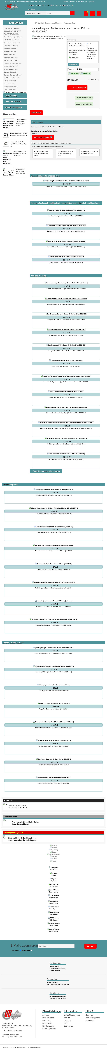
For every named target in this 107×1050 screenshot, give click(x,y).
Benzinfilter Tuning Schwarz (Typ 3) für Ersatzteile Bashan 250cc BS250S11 (66, 382)
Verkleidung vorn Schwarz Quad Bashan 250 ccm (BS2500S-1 (53, 588)
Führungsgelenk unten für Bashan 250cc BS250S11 (53, 746)
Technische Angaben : (43, 137)
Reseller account (48, 1026)
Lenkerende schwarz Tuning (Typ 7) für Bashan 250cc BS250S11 (66, 413)
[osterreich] (100, 2)
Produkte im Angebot (13, 107)
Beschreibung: (71, 40)
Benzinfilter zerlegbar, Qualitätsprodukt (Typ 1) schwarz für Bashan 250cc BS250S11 (66, 428)
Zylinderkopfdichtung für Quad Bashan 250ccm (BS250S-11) (53, 672)
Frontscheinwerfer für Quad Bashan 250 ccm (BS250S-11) (53, 532)
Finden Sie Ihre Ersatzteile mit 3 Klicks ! (25, 823)
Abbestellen (26, 950)
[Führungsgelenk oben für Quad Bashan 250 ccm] (8, 172)
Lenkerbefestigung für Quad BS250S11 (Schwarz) (66, 366)
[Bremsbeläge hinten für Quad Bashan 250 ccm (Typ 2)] (6, 143)
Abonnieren (15, 950)
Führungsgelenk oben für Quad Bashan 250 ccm (20, 171)
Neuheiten (89, 1015)
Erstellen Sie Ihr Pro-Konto (18, 808)
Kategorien (16, 22)
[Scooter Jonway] (54, 923)
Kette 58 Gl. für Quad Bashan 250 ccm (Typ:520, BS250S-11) (66, 231)
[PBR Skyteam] (53, 906)
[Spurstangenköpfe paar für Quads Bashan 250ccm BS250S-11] (8, 123)
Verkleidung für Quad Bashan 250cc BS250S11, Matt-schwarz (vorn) (66, 186)
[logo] (11, 7)
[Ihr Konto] (92, 14)
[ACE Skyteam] (53, 918)
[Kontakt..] (99, 14)
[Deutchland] (97, 2)
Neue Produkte (11, 96)
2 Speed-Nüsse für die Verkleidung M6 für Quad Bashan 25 (53, 514)
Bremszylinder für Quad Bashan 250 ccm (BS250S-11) (66, 262)
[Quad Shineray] (53, 890)
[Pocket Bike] (53, 867)
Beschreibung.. (73, 65)
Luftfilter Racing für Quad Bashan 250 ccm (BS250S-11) (66, 216)
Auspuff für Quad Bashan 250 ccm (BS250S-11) (53, 709)
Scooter (70, 5)
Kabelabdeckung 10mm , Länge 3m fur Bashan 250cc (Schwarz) (66, 289)
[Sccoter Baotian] (53, 929)
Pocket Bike (54, 5)
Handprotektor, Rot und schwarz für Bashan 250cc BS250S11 (66, 320)
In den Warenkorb (79, 87)
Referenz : (71, 69)
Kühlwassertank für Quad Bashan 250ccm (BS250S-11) (53, 569)
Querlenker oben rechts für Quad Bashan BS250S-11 (54, 783)
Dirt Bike (45, 5)
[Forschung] (72, 13)
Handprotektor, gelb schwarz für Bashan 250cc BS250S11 (66, 335)
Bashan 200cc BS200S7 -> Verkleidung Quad (89, 152)
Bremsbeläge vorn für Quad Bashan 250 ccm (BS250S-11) (19, 153)
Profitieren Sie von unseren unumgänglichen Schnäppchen (22, 839)
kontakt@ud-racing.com (13, 1030)
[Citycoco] (53, 879)
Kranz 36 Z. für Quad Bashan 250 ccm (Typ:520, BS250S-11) (66, 247)
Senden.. (90, 946)
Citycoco (31, 9)
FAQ (65, 1023)
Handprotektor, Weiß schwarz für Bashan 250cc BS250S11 (66, 351)
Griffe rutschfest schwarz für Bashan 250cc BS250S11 (66, 397)
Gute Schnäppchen (92, 1018)
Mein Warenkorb (48, 1018)
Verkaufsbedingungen (72, 1015)
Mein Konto (46, 1020)
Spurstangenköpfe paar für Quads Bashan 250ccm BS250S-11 (54, 653)
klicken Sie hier (55, 970)
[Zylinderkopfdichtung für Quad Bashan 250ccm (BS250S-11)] (6, 135)
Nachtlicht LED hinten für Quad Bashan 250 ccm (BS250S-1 (53, 551)
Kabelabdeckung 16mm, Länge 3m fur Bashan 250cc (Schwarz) (66, 304)
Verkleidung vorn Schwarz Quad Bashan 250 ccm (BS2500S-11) (66, 444)
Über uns (67, 1020)
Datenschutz (68, 1026)
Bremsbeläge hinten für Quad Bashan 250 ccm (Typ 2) (18, 144)
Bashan (38, 5)
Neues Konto (47, 1023)
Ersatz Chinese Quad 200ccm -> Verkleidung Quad (41, 153)
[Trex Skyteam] (53, 912)
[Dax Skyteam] (53, 901)
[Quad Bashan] (53, 895)
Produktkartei (36, 112)
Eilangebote (89, 1020)
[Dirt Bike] (53, 873)
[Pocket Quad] (54, 884)
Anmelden (46, 1015)
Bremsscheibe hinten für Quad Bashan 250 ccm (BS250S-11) (53, 728)
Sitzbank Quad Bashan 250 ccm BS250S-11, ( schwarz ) (66, 459)
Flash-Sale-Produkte (13, 101)
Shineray (31, 5)
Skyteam (63, 5)
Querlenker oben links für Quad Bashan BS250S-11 (53, 765)
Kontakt (67, 1018)
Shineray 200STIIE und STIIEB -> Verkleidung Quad (65, 153)
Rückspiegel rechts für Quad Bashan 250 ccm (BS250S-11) (54, 495)
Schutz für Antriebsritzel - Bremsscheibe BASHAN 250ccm (53, 625)
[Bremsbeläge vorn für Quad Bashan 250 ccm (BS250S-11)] (7, 157)
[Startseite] (33, 23)
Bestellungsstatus (49, 1028)
